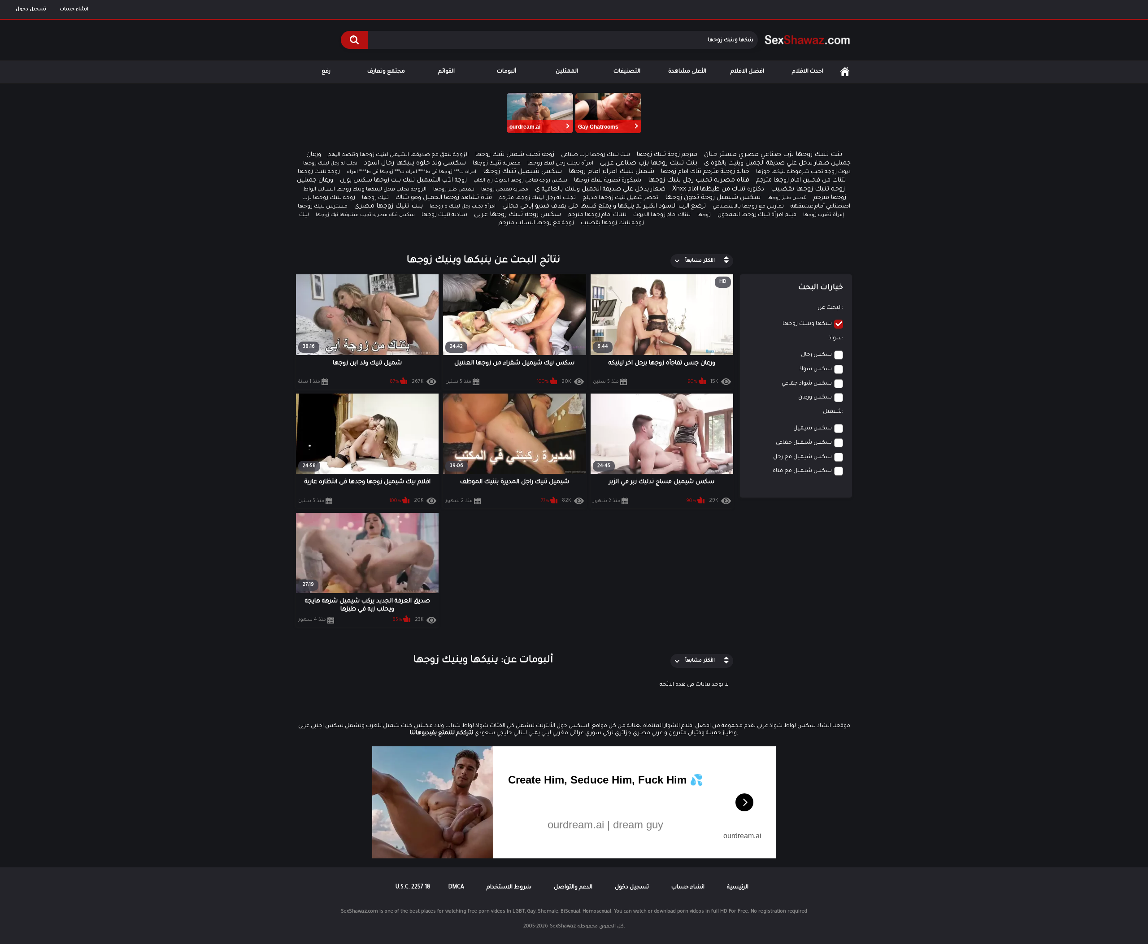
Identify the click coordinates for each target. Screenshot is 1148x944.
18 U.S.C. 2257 (413, 887)
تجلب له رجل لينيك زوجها (330, 163)
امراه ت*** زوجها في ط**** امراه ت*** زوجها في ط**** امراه (411, 172)
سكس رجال (816, 355)
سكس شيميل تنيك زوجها (522, 172)
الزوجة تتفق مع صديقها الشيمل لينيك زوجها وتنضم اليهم (398, 155)
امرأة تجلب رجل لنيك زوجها (560, 164)
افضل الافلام (747, 72)
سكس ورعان (815, 397)
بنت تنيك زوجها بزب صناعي (595, 155)
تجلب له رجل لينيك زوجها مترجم (537, 198)
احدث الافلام (807, 72)
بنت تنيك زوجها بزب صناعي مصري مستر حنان (773, 155)
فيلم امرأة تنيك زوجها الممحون (757, 215)
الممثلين (567, 72)
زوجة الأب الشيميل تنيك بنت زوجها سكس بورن (403, 180)
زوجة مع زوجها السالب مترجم (536, 223)
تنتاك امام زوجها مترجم (597, 215)
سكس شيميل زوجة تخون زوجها (713, 198)
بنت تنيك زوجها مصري (388, 206)
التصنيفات (626, 72)
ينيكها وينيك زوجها (807, 324)
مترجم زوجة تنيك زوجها (667, 155)
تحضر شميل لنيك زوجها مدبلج (620, 198)
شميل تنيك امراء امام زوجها (611, 172)
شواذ (835, 338)
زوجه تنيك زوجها (319, 172)
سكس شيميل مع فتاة (802, 471)
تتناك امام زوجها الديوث (662, 215)
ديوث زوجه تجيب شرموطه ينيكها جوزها (803, 172)
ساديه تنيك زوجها (444, 215)
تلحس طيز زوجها (787, 198)
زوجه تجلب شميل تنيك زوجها (514, 155)
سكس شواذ (815, 369)
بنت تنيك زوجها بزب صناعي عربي (648, 163)
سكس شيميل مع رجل (802, 457)
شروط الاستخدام (509, 887)
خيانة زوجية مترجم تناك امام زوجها (705, 172)
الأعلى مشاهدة (687, 72)
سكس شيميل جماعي (804, 443)
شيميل (832, 412)
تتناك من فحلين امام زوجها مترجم (801, 180)
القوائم (446, 72)
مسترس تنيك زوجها (323, 207)
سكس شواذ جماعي (807, 384)
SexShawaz (563, 926)
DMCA (456, 887)
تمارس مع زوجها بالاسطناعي (748, 207)
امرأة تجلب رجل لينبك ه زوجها (463, 206)
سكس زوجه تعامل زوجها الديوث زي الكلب (520, 180)
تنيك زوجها (375, 198)
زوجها (704, 215)
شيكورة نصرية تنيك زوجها (607, 181)
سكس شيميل (812, 428)
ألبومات (506, 72)
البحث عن (830, 308)
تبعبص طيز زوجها (453, 189)
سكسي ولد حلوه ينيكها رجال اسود (415, 163)
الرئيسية (845, 72)
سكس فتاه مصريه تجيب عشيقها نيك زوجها (365, 215)
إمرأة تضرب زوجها (823, 215)
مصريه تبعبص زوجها (504, 189)
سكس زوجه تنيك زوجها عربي (517, 215)
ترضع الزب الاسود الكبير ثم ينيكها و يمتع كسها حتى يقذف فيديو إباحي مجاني (604, 206)
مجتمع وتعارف (386, 72)
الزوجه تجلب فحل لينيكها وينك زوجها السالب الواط (365, 190)
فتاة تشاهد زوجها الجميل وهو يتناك (444, 198)
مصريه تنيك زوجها (497, 163)
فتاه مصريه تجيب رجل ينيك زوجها (698, 180)
